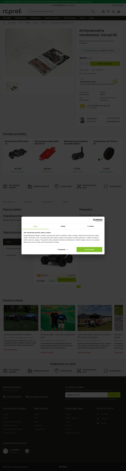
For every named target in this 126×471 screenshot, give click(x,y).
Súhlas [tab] (35, 226)
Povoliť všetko (89, 249)
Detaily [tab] (63, 226)
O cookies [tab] (90, 226)
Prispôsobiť (61, 249)
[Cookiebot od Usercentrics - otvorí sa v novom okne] (94, 220)
